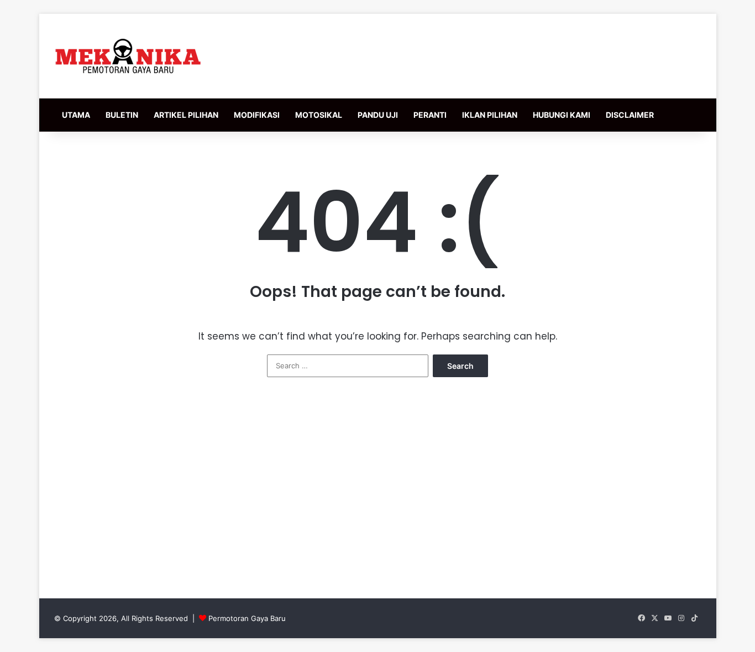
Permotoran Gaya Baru (247, 618)
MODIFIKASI (257, 114)
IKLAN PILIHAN (489, 114)
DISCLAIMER (630, 114)
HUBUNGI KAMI (561, 114)
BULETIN (122, 114)
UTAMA (76, 114)
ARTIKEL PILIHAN (186, 114)
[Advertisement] (377, 493)
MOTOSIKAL (318, 114)
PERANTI (430, 114)
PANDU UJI (378, 114)
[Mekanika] (128, 56)
